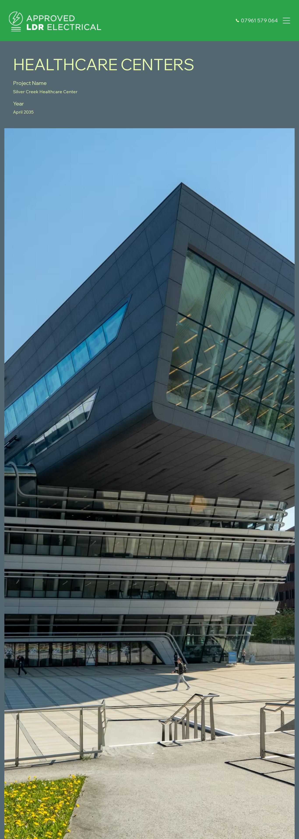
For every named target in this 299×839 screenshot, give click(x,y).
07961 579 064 (259, 20)
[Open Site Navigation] (286, 20)
